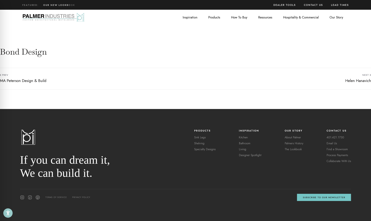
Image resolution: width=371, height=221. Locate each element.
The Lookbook (293, 149)
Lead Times (340, 5)
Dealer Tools (284, 5)
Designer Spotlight (250, 155)
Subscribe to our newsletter (324, 197)
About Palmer (293, 137)
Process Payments (337, 155)
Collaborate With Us (339, 161)
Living (242, 149)
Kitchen (243, 137)
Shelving (199, 143)
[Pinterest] (37, 197)
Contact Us (313, 5)
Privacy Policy (81, 197)
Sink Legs (200, 137)
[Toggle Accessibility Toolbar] (8, 213)
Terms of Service (56, 197)
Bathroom (244, 143)
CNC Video (51, 7)
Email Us (332, 143)
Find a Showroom (337, 149)
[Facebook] (30, 197)
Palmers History (294, 143)
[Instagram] (22, 197)
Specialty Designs (205, 149)
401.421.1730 (335, 137)
